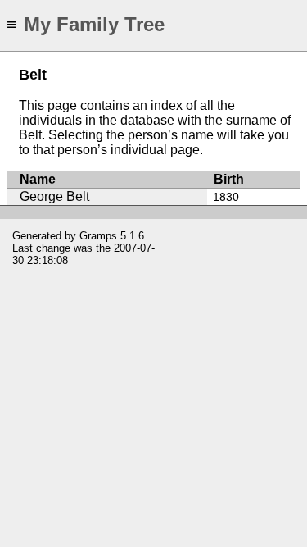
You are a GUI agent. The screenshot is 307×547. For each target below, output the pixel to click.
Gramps (98, 236)
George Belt (54, 196)
